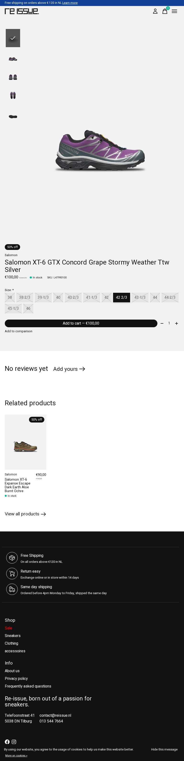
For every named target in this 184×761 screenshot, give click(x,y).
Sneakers (13, 636)
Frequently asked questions (28, 686)
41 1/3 (91, 297)
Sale (8, 628)
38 (10, 297)
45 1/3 (13, 308)
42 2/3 (121, 297)
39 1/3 (43, 297)
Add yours (65, 369)
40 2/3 (73, 297)
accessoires (15, 651)
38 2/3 (24, 297)
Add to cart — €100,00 (81, 323)
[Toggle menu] (174, 11)
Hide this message (164, 749)
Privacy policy (16, 679)
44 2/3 (170, 297)
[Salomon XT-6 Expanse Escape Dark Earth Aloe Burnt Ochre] (25, 442)
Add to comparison (18, 331)
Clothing (11, 643)
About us (12, 671)
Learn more (70, 3)
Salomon (11, 255)
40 (58, 297)
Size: (9, 290)
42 (106, 297)
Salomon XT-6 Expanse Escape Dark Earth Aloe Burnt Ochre (17, 485)
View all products (22, 514)
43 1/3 (140, 297)
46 (28, 308)
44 (155, 297)
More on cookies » (16, 756)
